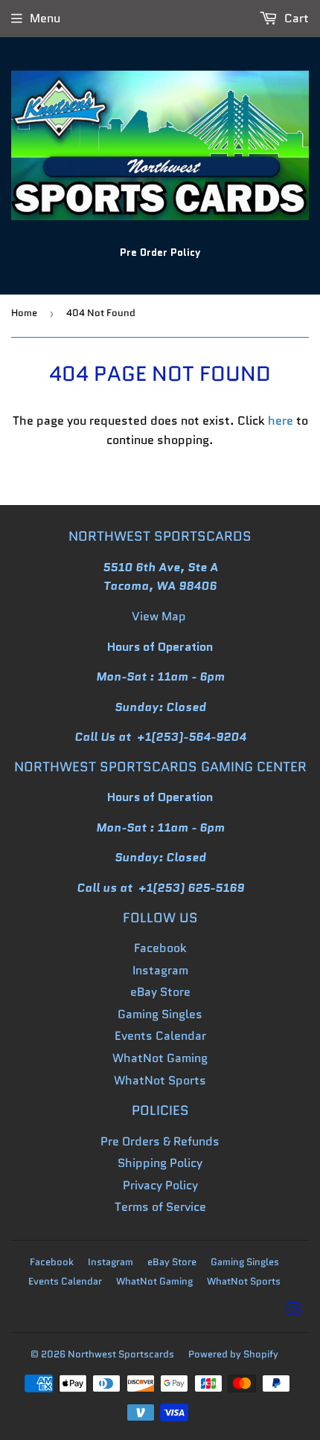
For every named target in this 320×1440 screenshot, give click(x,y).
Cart (295, 18)
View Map (159, 616)
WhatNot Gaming (160, 1058)
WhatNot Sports (160, 1080)
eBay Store (160, 991)
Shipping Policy (160, 1162)
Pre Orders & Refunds (160, 1141)
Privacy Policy (160, 1185)
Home (24, 313)
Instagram (160, 970)
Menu (45, 18)
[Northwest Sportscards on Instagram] (294, 1311)
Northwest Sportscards (121, 1354)
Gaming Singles (160, 1014)
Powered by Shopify (233, 1354)
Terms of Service (160, 1206)
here (280, 420)
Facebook (160, 948)
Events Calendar (160, 1035)
